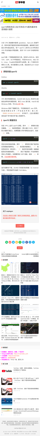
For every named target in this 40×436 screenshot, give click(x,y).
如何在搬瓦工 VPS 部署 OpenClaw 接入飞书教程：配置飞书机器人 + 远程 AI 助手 (30, 318)
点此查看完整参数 (10, 157)
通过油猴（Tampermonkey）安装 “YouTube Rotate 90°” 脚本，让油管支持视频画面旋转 (10, 337)
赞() (18, 37)
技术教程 (3, 6)
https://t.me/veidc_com (21, 353)
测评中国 (20, 2)
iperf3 (20, 248)
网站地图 (34, 431)
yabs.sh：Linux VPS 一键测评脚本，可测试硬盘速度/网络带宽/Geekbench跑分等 (10, 299)
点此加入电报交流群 (9, 215)
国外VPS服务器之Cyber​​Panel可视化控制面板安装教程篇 (10, 255)
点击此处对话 (11, 357)
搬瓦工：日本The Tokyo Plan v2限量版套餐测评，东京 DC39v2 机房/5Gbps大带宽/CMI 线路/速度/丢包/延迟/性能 (30, 279)
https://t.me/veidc (13, 355)
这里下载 (20, 104)
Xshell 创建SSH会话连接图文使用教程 (30, 255)
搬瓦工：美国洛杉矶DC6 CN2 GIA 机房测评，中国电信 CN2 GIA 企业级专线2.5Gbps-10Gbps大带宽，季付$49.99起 (10, 279)
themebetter (26, 431)
